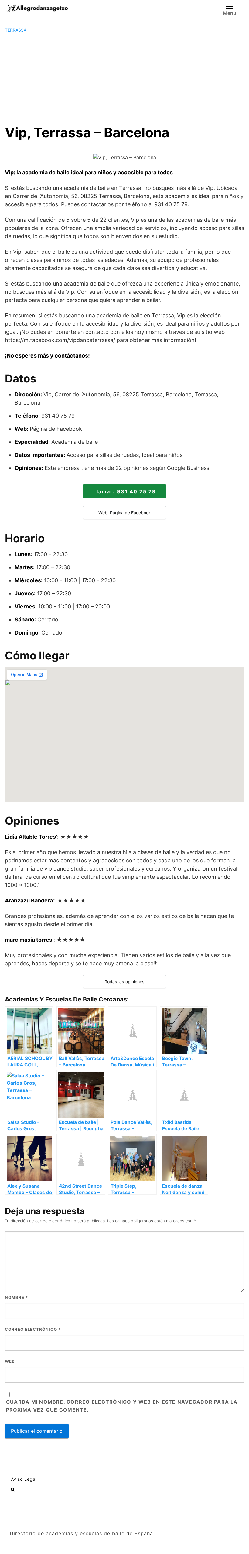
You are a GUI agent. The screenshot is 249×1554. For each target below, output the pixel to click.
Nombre (16, 1297)
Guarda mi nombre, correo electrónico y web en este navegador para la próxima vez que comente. (122, 1406)
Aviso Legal (24, 1479)
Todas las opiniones (125, 981)
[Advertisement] (124, 78)
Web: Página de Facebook (124, 512)
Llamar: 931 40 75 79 (124, 491)
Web (10, 1361)
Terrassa (15, 30)
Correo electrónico (33, 1329)
